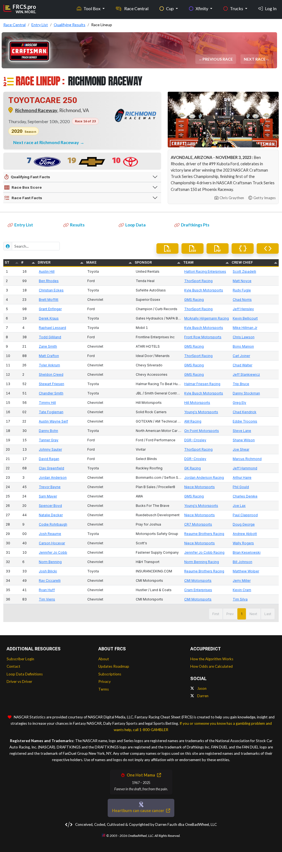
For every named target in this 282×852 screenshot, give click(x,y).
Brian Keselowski (247, 552)
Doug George (244, 524)
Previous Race (218, 59)
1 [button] (241, 614)
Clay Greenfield (51, 468)
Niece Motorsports (199, 487)
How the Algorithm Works (211, 659)
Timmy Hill (47, 403)
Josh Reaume (50, 534)
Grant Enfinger (50, 309)
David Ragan (49, 459)
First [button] (215, 614)
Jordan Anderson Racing (204, 477)
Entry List (23, 224)
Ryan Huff (47, 590)
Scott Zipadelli (244, 271)
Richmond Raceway (36, 110)
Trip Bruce (241, 384)
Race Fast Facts (27, 198)
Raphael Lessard (52, 328)
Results (77, 224)
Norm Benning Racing (201, 562)
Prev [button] (230, 614)
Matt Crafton (49, 356)
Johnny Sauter (50, 449)
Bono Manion (243, 346)
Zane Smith (48, 346)
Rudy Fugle (242, 290)
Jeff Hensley (243, 309)
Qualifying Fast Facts (30, 177)
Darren (202, 696)
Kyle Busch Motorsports (203, 290)
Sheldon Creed (51, 374)
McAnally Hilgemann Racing (206, 318)
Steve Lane (242, 431)
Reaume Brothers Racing (204, 534)
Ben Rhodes (49, 281)
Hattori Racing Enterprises (205, 271)
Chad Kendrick (244, 412)
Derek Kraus (49, 318)
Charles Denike (245, 496)
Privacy (104, 681)
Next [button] (253, 614)
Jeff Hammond (245, 468)
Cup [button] (170, 8)
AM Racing (192, 421)
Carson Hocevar (52, 543)
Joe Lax (239, 506)
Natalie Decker (51, 515)
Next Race (255, 59)
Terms (103, 689)
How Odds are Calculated (211, 666)
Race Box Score (27, 187)
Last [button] (267, 614)
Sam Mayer (48, 496)
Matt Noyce (242, 281)
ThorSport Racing (198, 281)
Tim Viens (47, 599)
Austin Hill (47, 271)
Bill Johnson (242, 562)
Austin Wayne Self (53, 421)
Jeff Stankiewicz (246, 374)
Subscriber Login (20, 659)
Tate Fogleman (51, 412)
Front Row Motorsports (202, 337)
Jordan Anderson (53, 477)
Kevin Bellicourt (245, 318)
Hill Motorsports (197, 403)
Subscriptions (109, 674)
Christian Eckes (51, 290)
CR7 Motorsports (198, 524)
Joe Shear (241, 449)
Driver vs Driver (19, 681)
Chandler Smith (51, 393)
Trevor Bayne (50, 487)
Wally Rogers (243, 543)
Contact (13, 666)
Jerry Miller (242, 580)
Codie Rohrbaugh (53, 524)
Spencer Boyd (50, 506)
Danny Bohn (48, 431)
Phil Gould (241, 487)
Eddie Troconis (245, 421)
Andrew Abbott (245, 534)
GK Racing (192, 468)
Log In (270, 8)
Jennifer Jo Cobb (53, 552)
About (103, 659)
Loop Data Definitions (25, 674)
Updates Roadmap (113, 666)
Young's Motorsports (201, 412)
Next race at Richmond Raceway (46, 142)
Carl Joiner (241, 356)
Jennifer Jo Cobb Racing (204, 552)
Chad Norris (242, 299)
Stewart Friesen (51, 384)
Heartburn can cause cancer (138, 810)
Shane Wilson (244, 440)
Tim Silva (240, 599)
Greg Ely (239, 403)
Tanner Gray (48, 440)
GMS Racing (194, 299)
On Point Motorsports (201, 431)
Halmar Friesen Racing (202, 384)
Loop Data (135, 224)
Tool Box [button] (92, 8)
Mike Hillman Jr (245, 328)
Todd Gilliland (50, 337)
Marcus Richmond (247, 459)
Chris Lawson (243, 337)
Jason (201, 688)
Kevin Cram (242, 590)
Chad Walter (242, 365)
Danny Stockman (246, 393)
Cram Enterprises (198, 590)
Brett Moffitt (48, 299)
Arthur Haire (242, 477)
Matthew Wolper (246, 571)
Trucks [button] (237, 8)
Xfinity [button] (202, 8)
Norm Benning (50, 562)
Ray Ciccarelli (50, 580)
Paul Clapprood (245, 515)
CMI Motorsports (198, 580)
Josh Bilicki (48, 571)
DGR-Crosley (195, 440)
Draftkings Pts (195, 224)
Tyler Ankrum (49, 365)
